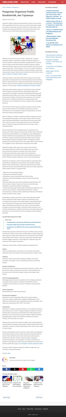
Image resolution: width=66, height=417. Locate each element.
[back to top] (62, 413)
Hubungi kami (38, 409)
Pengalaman (42, 2)
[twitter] (15, 369)
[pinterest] (23, 369)
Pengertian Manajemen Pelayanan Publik (28, 85)
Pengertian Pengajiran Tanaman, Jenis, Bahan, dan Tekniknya (54, 61)
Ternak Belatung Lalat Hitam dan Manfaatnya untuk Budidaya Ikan (24, 222)
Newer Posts (6, 397)
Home (19, 409)
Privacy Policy (30, 409)
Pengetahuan (25, 2)
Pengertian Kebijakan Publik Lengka (16, 74)
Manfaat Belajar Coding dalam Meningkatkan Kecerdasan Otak (53, 38)
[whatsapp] (31, 369)
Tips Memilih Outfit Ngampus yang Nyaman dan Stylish (54, 45)
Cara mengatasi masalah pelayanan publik (30, 343)
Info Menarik (52, 2)
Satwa (33, 2)
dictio (9, 353)
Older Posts (39, 397)
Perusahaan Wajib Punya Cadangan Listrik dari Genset (21, 224)
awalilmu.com (10, 2)
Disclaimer (45, 409)
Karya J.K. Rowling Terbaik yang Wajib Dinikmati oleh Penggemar (54, 31)
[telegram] (39, 369)
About (23, 409)
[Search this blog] (63, 2)
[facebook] (6, 369)
